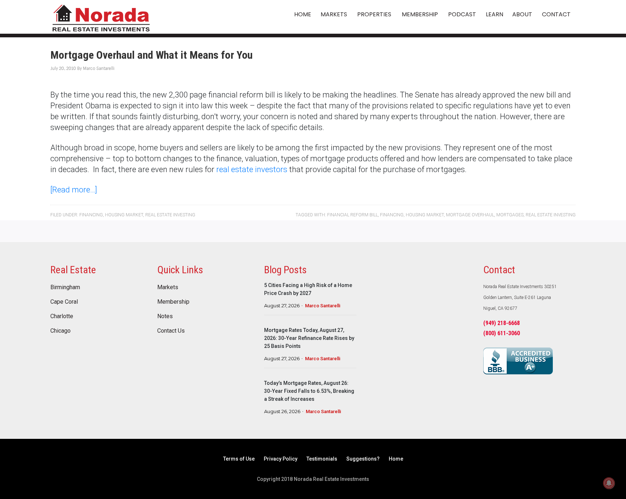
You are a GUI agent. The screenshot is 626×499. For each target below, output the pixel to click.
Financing (91, 214)
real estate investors (251, 169)
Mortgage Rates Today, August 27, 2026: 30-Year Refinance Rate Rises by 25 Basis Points (309, 338)
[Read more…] (73, 189)
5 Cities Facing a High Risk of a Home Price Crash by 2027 (308, 289)
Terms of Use (239, 459)
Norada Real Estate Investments (101, 17)
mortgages (509, 214)
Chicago (60, 331)
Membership (173, 302)
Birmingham (65, 287)
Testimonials (321, 459)
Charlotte (61, 316)
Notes (165, 316)
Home (396, 459)
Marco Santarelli (322, 305)
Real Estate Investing (170, 214)
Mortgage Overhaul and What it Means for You (151, 55)
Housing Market (124, 214)
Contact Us (171, 331)
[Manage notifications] (609, 483)
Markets (167, 287)
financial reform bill (352, 214)
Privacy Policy (280, 459)
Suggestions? (363, 459)
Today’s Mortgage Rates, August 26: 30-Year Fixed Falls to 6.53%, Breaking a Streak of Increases (309, 391)
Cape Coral (64, 302)
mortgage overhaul (470, 214)
